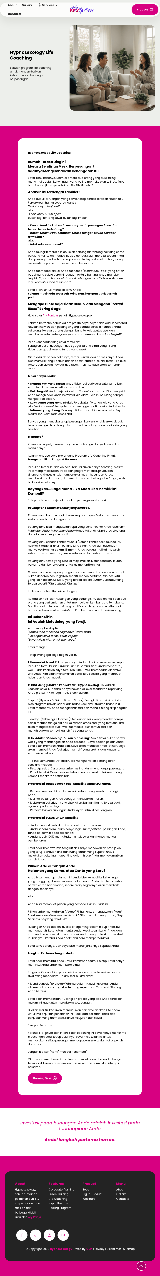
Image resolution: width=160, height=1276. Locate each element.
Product (142, 9)
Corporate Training (61, 1189)
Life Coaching (58, 1199)
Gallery (121, 1194)
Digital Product (92, 1194)
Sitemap (129, 1249)
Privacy (100, 1249)
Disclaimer (114, 1249)
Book (85, 1189)
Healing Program (60, 1208)
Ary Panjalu (50, 315)
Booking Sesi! (42, 1078)
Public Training (58, 1194)
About (120, 1189)
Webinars (88, 1199)
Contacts (122, 1199)
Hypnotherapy (58, 1203)
